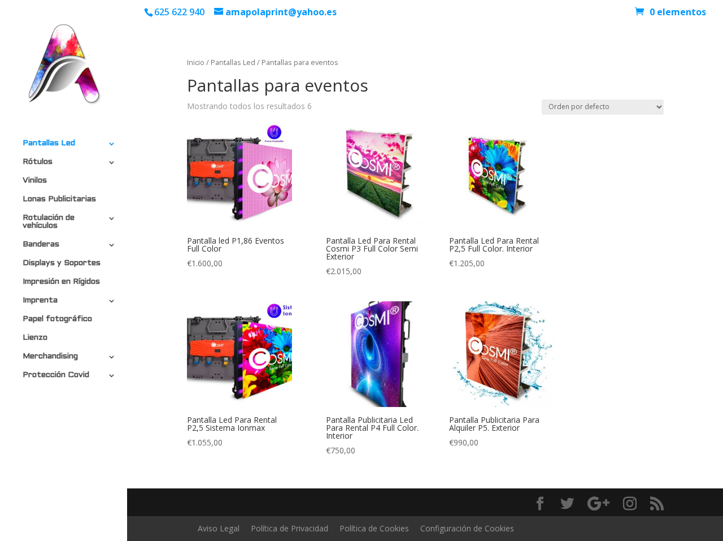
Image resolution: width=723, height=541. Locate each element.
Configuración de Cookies (467, 528)
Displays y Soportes (62, 263)
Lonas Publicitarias (59, 199)
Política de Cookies (374, 528)
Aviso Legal (218, 528)
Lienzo (35, 337)
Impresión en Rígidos (61, 281)
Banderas (41, 244)
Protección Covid (56, 375)
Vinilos (35, 180)
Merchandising (50, 356)
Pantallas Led (49, 143)
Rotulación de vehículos (49, 222)
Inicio (195, 62)
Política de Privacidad (289, 528)
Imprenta (40, 300)
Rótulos (38, 162)
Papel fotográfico (57, 319)
